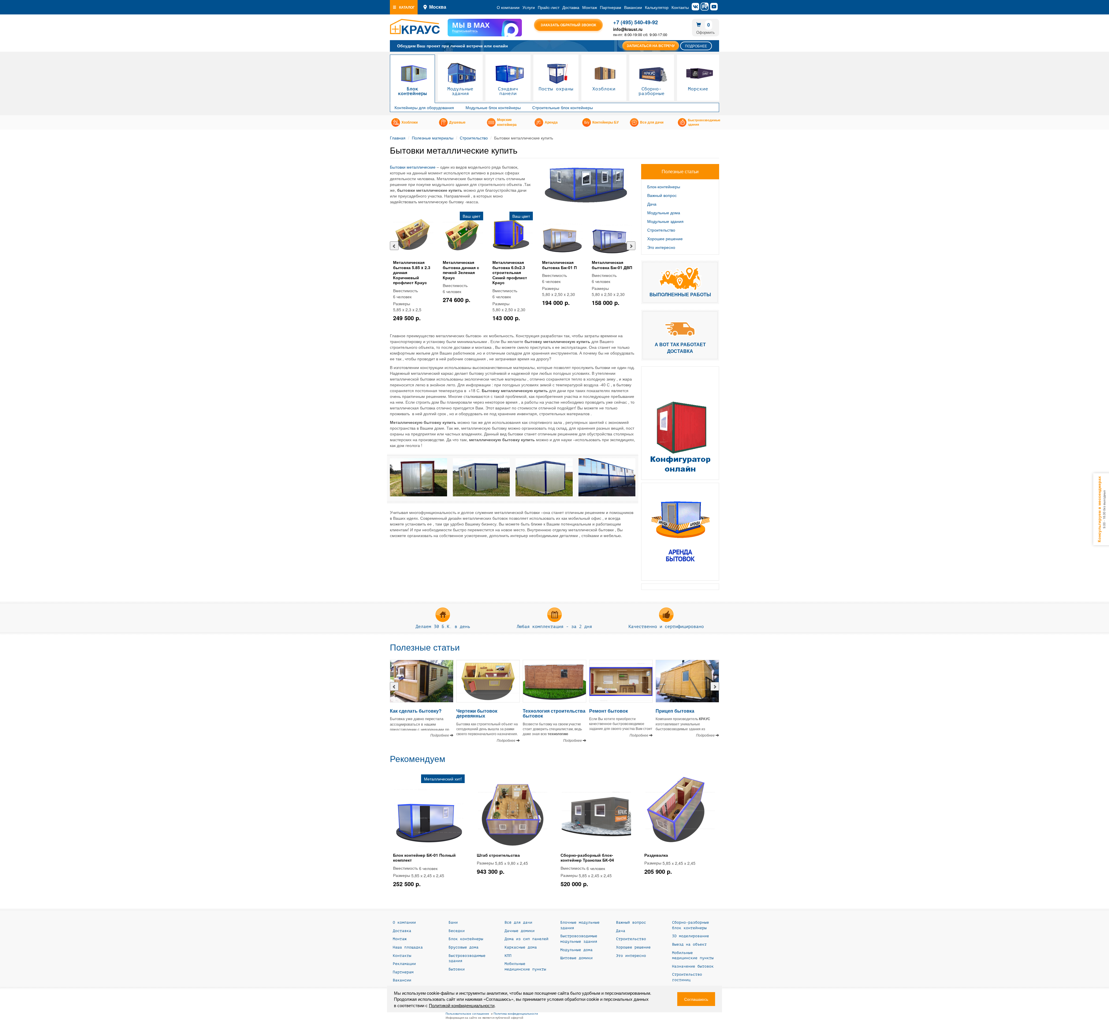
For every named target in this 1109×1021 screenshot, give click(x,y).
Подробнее (696, 45)
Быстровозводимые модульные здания (578, 939)
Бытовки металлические (413, 167)
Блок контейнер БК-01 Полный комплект (424, 857)
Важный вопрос (662, 195)
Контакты (680, 7)
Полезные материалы (432, 138)
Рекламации (404, 964)
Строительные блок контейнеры (562, 107)
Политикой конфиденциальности (461, 1005)
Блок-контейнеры (663, 186)
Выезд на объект (689, 944)
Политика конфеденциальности (516, 1013)
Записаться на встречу (651, 45)
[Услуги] (680, 532)
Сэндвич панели (508, 91)
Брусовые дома (464, 947)
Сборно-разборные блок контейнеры (690, 925)
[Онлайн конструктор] (680, 423)
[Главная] (415, 26)
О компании (508, 7)
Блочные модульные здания (580, 925)
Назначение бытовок (693, 966)
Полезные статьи (425, 647)
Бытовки (457, 969)
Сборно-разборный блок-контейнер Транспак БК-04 (587, 857)
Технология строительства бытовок (554, 713)
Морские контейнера (507, 122)
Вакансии (633, 7)
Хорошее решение (665, 238)
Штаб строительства (498, 855)
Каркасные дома (521, 947)
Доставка (570, 7)
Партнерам (610, 7)
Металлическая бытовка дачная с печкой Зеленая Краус (461, 269)
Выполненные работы (680, 294)
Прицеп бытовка (675, 710)
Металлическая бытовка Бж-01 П (559, 264)
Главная (397, 138)
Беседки (457, 931)
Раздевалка (656, 855)
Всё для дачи (518, 923)
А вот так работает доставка (680, 347)
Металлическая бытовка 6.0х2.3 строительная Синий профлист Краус (509, 272)
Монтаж (589, 7)
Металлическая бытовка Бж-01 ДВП (612, 264)
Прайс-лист (548, 7)
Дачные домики (520, 931)
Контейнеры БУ (605, 122)
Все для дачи (651, 122)
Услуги (528, 7)
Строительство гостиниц (687, 977)
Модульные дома (663, 212)
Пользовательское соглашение (467, 1013)
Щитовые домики (576, 958)
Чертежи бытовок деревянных (476, 713)
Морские (698, 89)
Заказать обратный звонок (568, 24)
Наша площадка (408, 947)
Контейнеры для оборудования (424, 107)
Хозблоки (603, 89)
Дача (651, 204)
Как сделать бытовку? (416, 710)
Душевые (457, 122)
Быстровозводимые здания (704, 122)
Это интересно (661, 247)
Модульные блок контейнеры (493, 107)
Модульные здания (460, 91)
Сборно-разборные (652, 91)
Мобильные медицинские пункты (525, 966)
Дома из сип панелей (526, 939)
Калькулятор (657, 7)
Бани (453, 923)
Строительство (474, 138)
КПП (508, 956)
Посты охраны (556, 89)
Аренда (551, 122)
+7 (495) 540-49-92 (635, 22)
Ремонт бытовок (608, 710)
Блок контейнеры (412, 91)
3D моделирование (690, 936)
